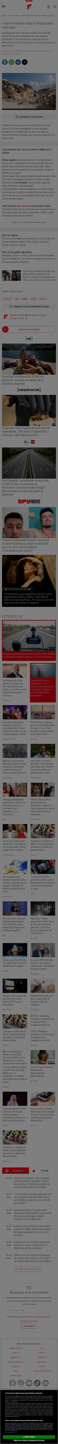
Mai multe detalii (14, 1401)
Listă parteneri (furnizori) (10, 1432)
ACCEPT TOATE (29, 1437)
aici (29, 1410)
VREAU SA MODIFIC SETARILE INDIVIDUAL (29, 1440)
